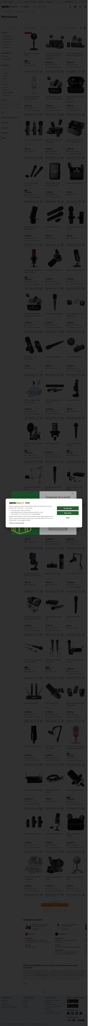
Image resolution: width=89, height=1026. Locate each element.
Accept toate (68, 508)
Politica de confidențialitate (16, 523)
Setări (68, 518)
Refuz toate (67, 513)
